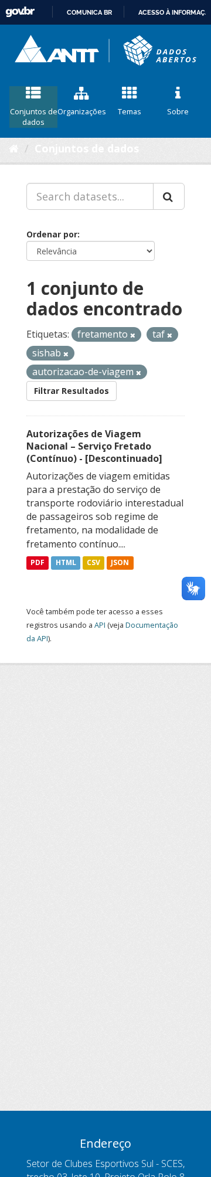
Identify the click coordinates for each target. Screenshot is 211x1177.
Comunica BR (89, 12)
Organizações (81, 111)
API (100, 625)
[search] (169, 196)
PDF (37, 563)
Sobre (178, 111)
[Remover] (132, 335)
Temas (129, 111)
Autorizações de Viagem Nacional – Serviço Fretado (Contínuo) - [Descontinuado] (94, 446)
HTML (66, 563)
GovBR (20, 12)
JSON (120, 563)
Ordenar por (51, 234)
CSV (93, 563)
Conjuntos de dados (33, 117)
